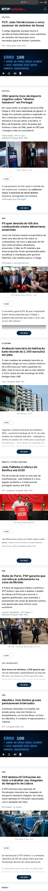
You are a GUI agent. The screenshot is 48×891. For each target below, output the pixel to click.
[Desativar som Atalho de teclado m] (15, 888)
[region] (24, 445)
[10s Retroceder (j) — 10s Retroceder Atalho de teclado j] (9, 888)
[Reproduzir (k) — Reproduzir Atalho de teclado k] (4, 888)
